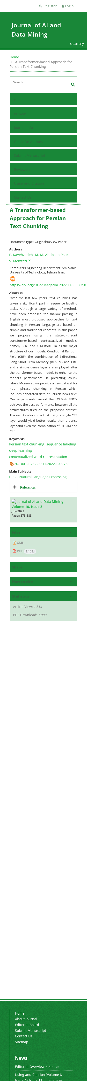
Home (14, 57)
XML (20, 542)
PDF (25, 551)
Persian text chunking (26, 444)
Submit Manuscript (29, 155)
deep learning (20, 450)
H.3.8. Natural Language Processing (38, 476)
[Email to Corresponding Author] (29, 260)
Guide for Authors (28, 141)
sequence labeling (61, 444)
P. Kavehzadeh (21, 254)
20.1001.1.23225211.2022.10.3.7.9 (41, 463)
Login (69, 6)
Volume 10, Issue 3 (27, 506)
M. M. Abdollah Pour (51, 254)
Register (50, 6)
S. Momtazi (18, 261)
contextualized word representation (38, 456)
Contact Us (22, 197)
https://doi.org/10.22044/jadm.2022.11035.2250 (48, 285)
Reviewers (22, 169)
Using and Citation (29, 183)
